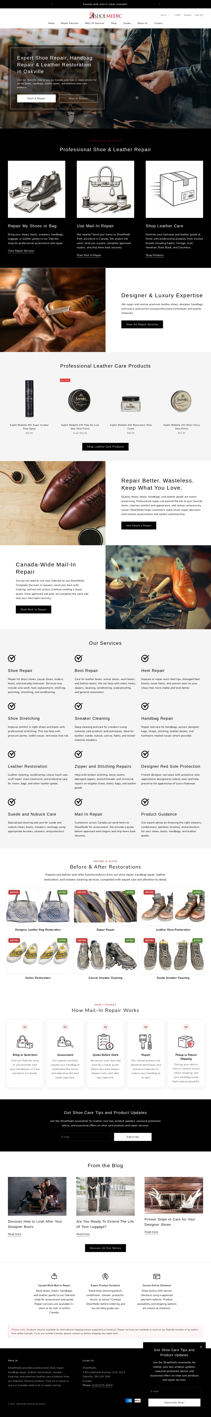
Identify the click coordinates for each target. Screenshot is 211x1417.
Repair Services (69, 23)
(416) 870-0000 (102, 1385)
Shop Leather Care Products (105, 446)
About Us (142, 23)
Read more (14, 1234)
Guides (127, 23)
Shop (114, 23)
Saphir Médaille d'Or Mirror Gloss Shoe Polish (181, 427)
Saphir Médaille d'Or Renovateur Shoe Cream (131, 427)
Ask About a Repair (138, 525)
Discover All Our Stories (105, 1248)
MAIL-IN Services (95, 23)
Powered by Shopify (36, 1404)
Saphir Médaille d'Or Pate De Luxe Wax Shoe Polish (80, 427)
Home (51, 23)
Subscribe (133, 1136)
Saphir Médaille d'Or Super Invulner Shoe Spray (29, 427)
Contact (158, 23)
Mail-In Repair (78, 98)
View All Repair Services (142, 324)
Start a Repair (36, 98)
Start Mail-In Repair (33, 609)
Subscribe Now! (174, 1402)
